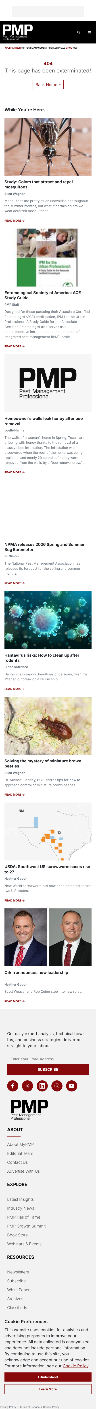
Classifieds (17, 1307)
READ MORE (13, 220)
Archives (15, 1298)
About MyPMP (20, 1144)
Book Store (17, 1235)
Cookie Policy (75, 1366)
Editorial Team (20, 1153)
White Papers (19, 1289)
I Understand (48, 1377)
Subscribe (48, 1069)
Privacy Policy (8, 1407)
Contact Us (17, 1162)
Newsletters (18, 1272)
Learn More (48, 1389)
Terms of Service (30, 1407)
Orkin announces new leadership (36, 972)
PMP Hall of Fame (23, 1217)
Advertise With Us (23, 1171)
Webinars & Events (24, 1244)
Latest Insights (20, 1199)
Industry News (20, 1208)
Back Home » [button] (48, 84)
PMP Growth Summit (26, 1226)
